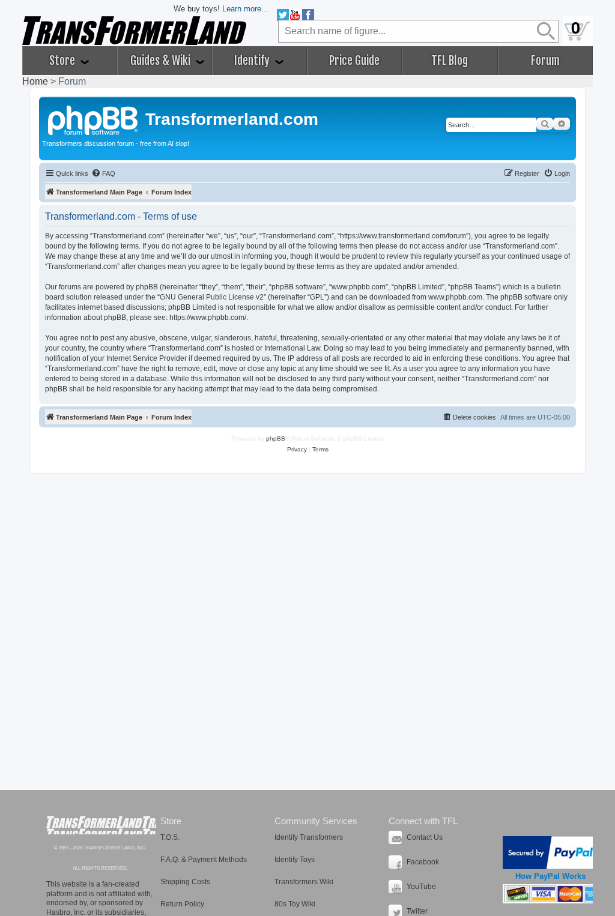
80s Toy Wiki (294, 904)
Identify (253, 60)
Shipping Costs (185, 882)
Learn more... (245, 8)
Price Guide (354, 60)
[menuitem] (103, 173)
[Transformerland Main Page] (93, 119)
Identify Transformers (308, 837)
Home (35, 81)
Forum (545, 60)
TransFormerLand (101, 825)
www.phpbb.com (455, 297)
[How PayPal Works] (550, 852)
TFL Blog (449, 60)
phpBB (275, 438)
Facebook (423, 862)
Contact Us (425, 837)
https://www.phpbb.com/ (207, 317)
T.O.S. (170, 837)
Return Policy (182, 904)
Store (63, 60)
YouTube (421, 886)
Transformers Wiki (303, 882)
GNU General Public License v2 (212, 297)
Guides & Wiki (161, 60)
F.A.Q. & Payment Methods (203, 859)
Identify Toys (294, 859)
